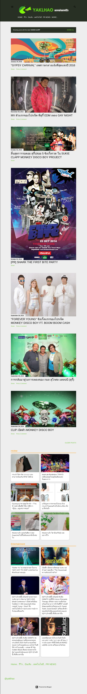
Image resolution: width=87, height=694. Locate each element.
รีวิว (25, 17)
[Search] (74, 6)
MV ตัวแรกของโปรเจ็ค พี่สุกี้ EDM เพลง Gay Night (42, 115)
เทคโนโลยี (38, 17)
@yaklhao (9, 678)
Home (20, 17)
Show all (70, 30)
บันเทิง (30, 17)
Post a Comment (21, 69)
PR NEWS (46, 17)
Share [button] (13, 69)
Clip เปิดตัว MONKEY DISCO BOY (32, 429)
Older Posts (70, 443)
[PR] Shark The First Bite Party (34, 262)
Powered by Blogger (45, 687)
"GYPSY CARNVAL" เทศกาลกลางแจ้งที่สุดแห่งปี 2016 (43, 65)
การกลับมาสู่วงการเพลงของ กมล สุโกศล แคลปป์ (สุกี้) (42, 379)
